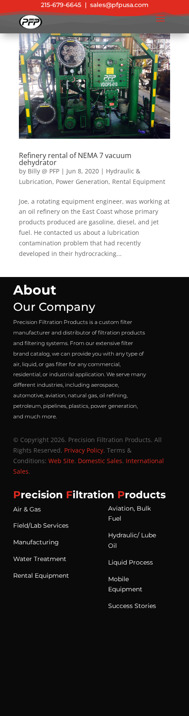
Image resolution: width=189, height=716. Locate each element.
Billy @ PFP (43, 171)
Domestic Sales (100, 461)
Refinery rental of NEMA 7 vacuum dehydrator (75, 159)
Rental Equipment (138, 181)
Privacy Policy (83, 450)
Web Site (61, 461)
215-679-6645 (61, 5)
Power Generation (82, 181)
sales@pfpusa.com (119, 5)
